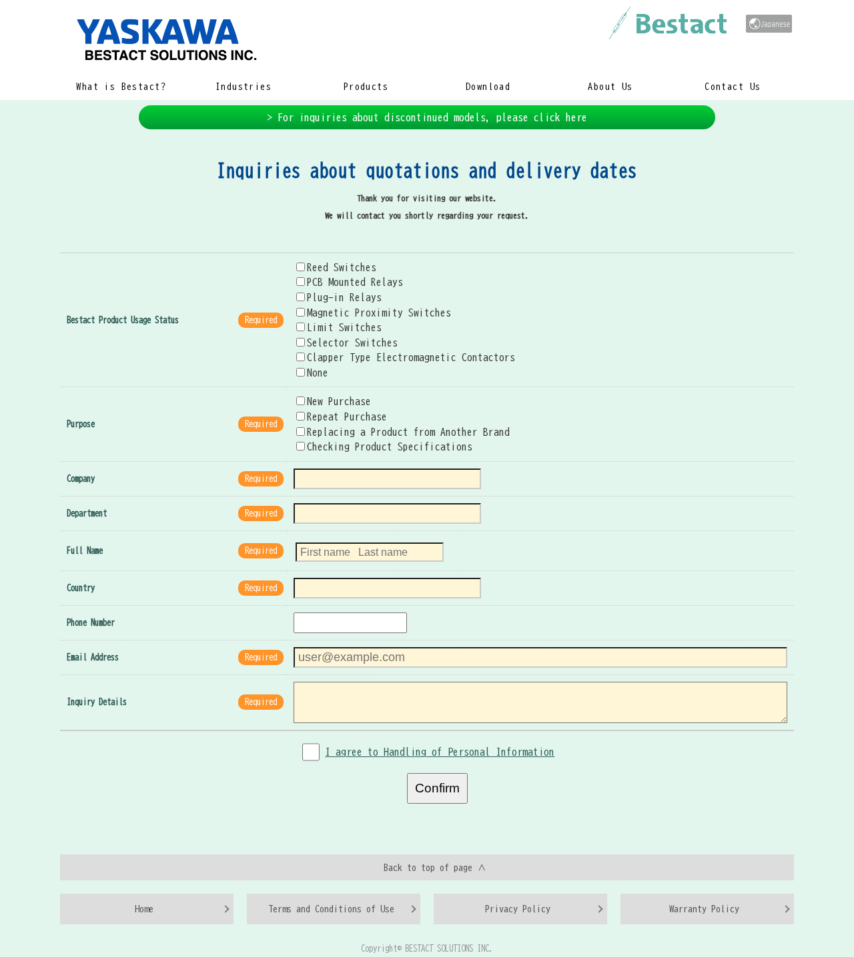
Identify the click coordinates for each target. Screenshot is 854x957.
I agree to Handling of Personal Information (439, 751)
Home (144, 909)
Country (81, 588)
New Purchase (339, 401)
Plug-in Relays (344, 297)
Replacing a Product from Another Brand (408, 432)
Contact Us (733, 86)
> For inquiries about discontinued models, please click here (427, 117)
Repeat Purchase (347, 416)
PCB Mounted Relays (355, 282)
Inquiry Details (97, 702)
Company (81, 479)
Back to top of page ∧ (435, 867)
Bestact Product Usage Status (123, 320)
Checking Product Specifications (389, 446)
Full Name (85, 550)
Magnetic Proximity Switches (379, 312)
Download (488, 86)
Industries (244, 86)
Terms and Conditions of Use (331, 909)
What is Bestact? (121, 86)
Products (366, 86)
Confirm (437, 788)
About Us (610, 86)
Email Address (93, 657)
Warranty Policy (704, 909)
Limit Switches (344, 327)
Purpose (81, 424)
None (317, 372)
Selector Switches (352, 342)
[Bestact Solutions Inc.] (380, 38)
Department (87, 513)
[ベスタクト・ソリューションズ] (769, 24)
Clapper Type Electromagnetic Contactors (411, 357)
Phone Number (91, 622)
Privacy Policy (517, 909)
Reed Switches (341, 267)
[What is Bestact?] (668, 23)
